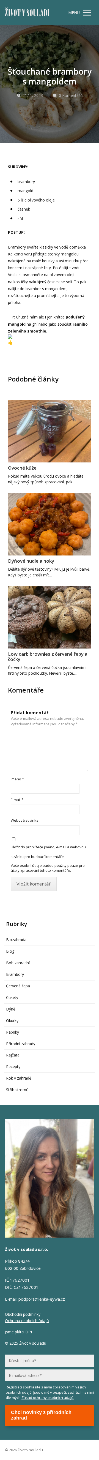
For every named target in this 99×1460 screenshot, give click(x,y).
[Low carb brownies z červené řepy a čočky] (49, 617)
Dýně (10, 1009)
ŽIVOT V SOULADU (28, 12)
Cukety (12, 997)
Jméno (17, 779)
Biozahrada (16, 939)
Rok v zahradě (18, 1078)
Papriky (12, 1032)
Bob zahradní (18, 962)
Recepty (13, 1066)
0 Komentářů (71, 95)
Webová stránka (24, 820)
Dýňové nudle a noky (31, 561)
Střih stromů (17, 1089)
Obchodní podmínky (22, 1314)
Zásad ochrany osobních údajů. (47, 1397)
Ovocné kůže (22, 468)
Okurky (12, 1020)
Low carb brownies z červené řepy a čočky (47, 656)
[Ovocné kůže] (49, 431)
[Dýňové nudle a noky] (49, 524)
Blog (10, 951)
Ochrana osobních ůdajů (27, 1320)
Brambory (15, 974)
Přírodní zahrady (20, 1043)
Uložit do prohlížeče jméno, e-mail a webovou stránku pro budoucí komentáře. (48, 852)
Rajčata (13, 1055)
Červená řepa (18, 985)
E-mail (17, 799)
